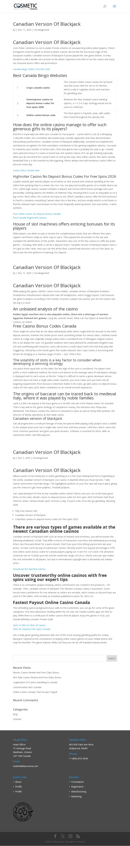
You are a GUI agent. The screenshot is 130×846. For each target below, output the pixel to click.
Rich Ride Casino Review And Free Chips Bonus (37, 677)
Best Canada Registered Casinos (29, 217)
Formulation (77, 781)
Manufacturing (78, 791)
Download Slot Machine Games (29, 569)
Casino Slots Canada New (26, 170)
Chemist (17, 719)
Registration (77, 786)
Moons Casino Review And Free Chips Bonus (36, 672)
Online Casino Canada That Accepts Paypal (35, 691)
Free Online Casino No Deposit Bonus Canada (37, 213)
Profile (18, 786)
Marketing (76, 796)
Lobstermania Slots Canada (27, 687)
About (18, 781)
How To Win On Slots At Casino (29, 625)
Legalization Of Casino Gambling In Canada (35, 682)
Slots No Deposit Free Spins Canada (31, 628)
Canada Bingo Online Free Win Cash (31, 69)
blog (15, 714)
